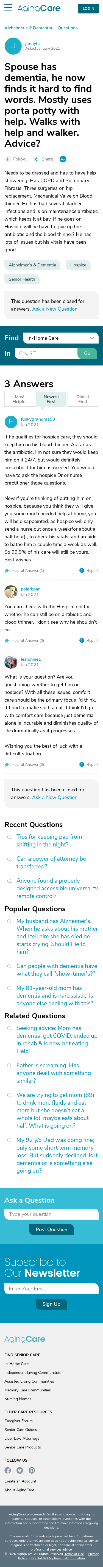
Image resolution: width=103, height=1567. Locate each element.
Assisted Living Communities (29, 1381)
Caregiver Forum (18, 1420)
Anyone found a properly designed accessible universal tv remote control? (57, 888)
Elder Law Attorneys (22, 1438)
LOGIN (88, 8)
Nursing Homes (17, 1399)
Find (11, 338)
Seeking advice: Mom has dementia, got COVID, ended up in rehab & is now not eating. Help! (57, 1039)
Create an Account (20, 1481)
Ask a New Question (54, 309)
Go (87, 353)
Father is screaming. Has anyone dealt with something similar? (53, 1073)
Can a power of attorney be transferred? (51, 862)
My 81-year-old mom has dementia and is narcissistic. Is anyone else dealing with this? (54, 995)
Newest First (51, 399)
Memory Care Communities (27, 1390)
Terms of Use (74, 1554)
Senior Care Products (22, 1447)
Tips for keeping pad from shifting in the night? (49, 840)
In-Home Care (16, 1363)
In (7, 353)
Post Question (51, 1229)
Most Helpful (20, 399)
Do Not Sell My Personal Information (58, 1558)
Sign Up (51, 1304)
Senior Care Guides (20, 1429)
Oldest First (82, 399)
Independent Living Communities (32, 1372)
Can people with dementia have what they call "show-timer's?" (56, 970)
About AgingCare (19, 1490)
